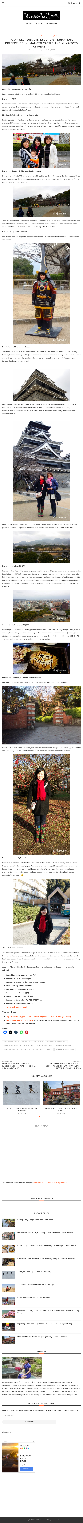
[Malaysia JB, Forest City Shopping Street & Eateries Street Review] (8, 1236)
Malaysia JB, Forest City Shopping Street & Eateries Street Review (45, 1233)
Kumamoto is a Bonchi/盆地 (63, 1045)
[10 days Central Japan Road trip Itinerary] (21, 1093)
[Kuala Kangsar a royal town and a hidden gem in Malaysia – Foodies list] (8, 1249)
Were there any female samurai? (13, 1053)
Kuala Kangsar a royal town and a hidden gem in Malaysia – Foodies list (46, 1246)
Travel (43, 36)
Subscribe (29, 1422)
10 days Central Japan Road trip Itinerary (34, 1272)
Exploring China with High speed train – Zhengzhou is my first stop (44, 1324)
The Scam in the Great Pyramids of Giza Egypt (36, 1285)
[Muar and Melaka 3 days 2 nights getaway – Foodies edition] (61, 1093)
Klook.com (6, 1432)
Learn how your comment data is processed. (50, 1183)
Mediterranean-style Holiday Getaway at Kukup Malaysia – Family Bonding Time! (48, 1312)
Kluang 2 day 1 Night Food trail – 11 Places (35, 1220)
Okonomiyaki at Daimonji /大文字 (65, 1049)
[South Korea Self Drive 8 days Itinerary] (8, 1301)
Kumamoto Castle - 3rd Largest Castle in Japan (38, 1045)
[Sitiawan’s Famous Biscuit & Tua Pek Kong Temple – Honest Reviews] (8, 1262)
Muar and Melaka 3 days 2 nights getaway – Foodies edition (42, 1337)
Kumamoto (34, 36)
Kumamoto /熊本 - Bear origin (12, 1045)
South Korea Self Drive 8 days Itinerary (33, 1298)
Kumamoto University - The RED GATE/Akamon (17, 1049)
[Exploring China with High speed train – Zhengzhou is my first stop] (8, 1327)
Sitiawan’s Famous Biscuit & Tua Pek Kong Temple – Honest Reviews (46, 1259)
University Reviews (53, 36)
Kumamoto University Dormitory (42, 1049)
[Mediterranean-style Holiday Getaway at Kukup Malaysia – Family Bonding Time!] (8, 1314)
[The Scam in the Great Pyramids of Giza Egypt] (8, 1288)
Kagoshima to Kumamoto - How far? (32, 1042)
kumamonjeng (39, 50)
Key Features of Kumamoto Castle (56, 1042)
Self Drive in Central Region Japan (19, 1020)
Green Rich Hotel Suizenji (17, 1007)
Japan (26, 36)
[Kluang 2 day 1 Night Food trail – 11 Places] (8, 1223)
